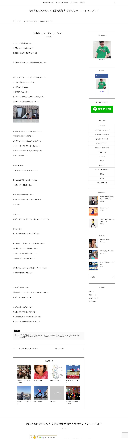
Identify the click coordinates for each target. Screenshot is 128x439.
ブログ (23, 334)
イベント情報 (102, 126)
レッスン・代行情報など (102, 169)
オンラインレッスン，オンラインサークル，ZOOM (42, 335)
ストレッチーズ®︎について (102, 147)
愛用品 (102, 174)
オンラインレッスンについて (102, 130)
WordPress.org (92, 301)
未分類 (27, 334)
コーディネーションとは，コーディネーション (65, 335)
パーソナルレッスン (48, 2)
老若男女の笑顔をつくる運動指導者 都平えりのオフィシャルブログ (64, 10)
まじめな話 (102, 165)
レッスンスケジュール (62, 2)
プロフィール (74, 2)
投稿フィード (92, 295)
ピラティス (19, 334)
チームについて (102, 152)
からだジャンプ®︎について (102, 134)
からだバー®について (102, 139)
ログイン (91, 291)
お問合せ (82, 2)
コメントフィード (94, 298)
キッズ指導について (101, 143)
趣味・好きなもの (102, 182)
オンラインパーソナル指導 (23, 335)
